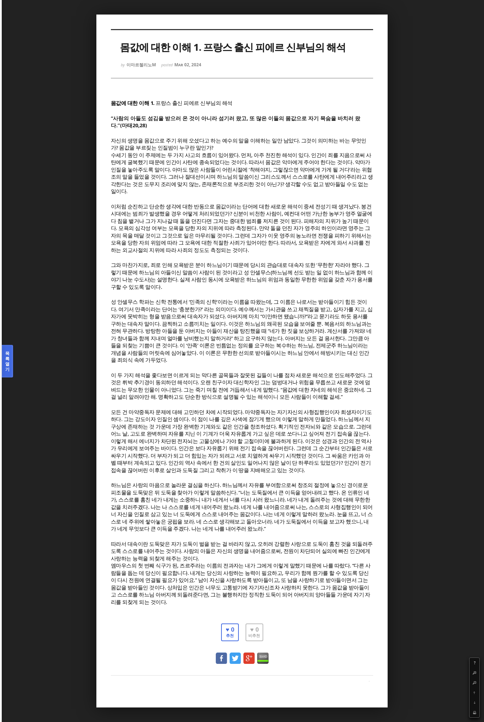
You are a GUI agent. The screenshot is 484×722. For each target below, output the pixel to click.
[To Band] (263, 655)
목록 (7, 361)
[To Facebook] (221, 655)
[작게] (474, 683)
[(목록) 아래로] (474, 702)
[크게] (474, 673)
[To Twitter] (235, 655)
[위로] (474, 693)
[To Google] (249, 655)
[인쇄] (474, 712)
